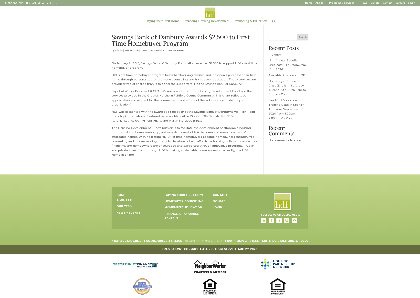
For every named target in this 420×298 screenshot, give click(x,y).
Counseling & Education (250, 21)
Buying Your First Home (162, 21)
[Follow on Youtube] (294, 220)
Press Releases (175, 50)
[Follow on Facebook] (271, 220)
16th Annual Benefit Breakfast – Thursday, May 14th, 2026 (287, 65)
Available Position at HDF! (287, 75)
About (319, 3)
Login (411, 3)
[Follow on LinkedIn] (263, 220)
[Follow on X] (279, 220)
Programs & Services (341, 3)
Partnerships (157, 50)
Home (308, 3)
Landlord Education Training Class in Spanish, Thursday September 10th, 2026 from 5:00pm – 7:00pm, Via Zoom (288, 109)
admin (119, 50)
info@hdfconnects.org (203, 240)
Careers (400, 3)
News (364, 3)
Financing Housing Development (206, 21)
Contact (387, 3)
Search (302, 37)
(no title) (275, 54)
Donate (374, 3)
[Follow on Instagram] (286, 220)
